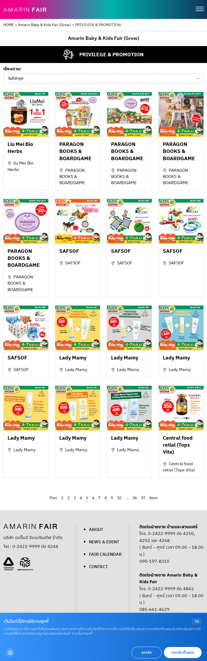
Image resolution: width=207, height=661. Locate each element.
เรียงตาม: (12, 69)
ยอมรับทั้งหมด (182, 652)
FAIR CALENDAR (105, 554)
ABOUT (96, 529)
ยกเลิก (147, 652)
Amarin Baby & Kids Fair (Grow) (44, 25)
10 (119, 498)
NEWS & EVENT (104, 542)
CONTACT (98, 567)
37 (143, 498)
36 (135, 498)
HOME (8, 25)
